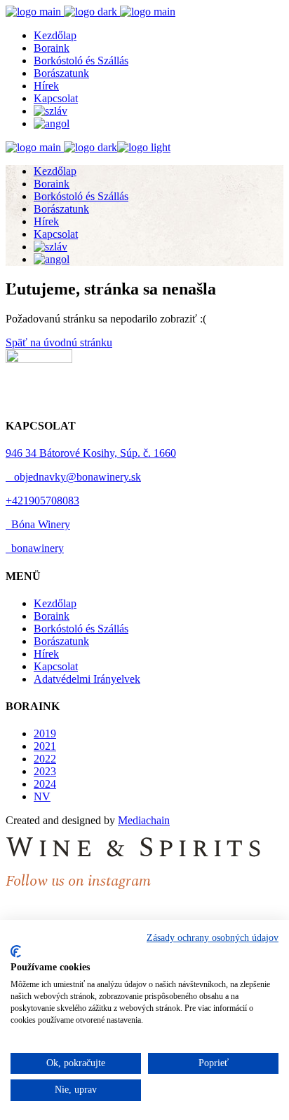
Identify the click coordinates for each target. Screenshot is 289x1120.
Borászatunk (61, 641)
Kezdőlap (55, 603)
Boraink (51, 616)
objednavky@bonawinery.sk (73, 477)
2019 (45, 733)
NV (42, 796)
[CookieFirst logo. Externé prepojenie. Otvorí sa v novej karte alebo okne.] (16, 951)
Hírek (46, 654)
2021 (45, 746)
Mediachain (144, 820)
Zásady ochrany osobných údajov (212, 938)
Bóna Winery (38, 524)
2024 (45, 784)
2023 (45, 771)
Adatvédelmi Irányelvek (87, 679)
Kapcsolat (56, 666)
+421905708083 (42, 500)
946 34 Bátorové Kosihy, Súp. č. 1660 (91, 453)
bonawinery (35, 548)
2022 (45, 759)
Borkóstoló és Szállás (81, 629)
